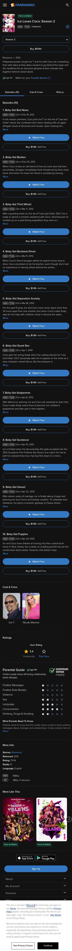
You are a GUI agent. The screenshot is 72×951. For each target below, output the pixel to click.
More (5, 129)
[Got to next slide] (69, 819)
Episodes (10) (12, 92)
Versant (31, 905)
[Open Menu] (5, 5)
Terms (13, 908)
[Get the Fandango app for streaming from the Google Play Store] (45, 858)
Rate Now (44, 656)
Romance (17, 752)
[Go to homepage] (23, 5)
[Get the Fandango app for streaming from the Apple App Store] (25, 858)
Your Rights (55, 915)
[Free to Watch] (18, 819)
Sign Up (36, 868)
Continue (48, 945)
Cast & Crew (36, 92)
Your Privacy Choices (23, 945)
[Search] (67, 5)
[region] (36, 925)
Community (29, 656)
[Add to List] (67, 26)
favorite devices (39, 78)
